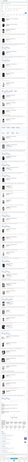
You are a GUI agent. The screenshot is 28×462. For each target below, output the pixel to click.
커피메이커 (24, 2)
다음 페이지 (17, 400)
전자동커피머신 (7, 2)
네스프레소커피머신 (14, 2)
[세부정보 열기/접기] (25, 456)
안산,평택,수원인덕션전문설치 (4, 450)
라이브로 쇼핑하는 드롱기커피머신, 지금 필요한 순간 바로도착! (6, 439)
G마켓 (3, 433)
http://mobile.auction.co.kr (5, 447)
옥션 (3, 446)
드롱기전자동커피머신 (18, 2)
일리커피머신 (21, 2)
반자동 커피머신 (8, 3)
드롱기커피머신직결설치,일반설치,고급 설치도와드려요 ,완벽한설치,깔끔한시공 (7, 452)
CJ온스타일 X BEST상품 (3, 437)
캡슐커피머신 (10, 2)
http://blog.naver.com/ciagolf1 (5, 451)
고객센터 (17, 454)
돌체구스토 (26, 2)
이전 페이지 (10, 400)
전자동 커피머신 (5, 3)
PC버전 (10, 454)
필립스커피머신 (4, 2)
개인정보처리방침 (14, 454)
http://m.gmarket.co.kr (5, 434)
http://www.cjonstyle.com (5, 438)
